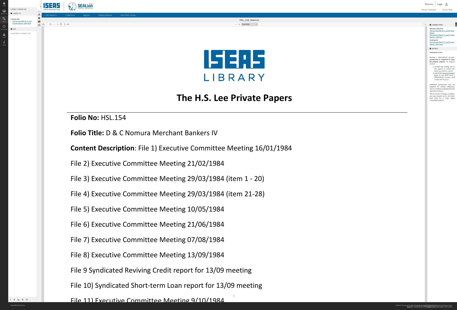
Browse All (4, 14)
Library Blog (447, 9)
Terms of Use (21, 305)
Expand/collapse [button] (456, 24)
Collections (70, 15)
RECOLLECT (409, 307)
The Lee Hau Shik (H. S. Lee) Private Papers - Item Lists (22, 22)
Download (39, 14)
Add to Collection (39, 18)
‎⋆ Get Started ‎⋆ (50, 15)
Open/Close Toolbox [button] (41, 4)
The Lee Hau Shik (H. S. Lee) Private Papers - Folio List (442, 36)
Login (4, 37)
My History (4, 29)
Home (4, 6)
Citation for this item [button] (39, 25)
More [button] (4, 45)
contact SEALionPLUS (429, 305)
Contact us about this (39, 21)
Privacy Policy (14, 305)
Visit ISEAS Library (128, 15)
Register (86, 15)
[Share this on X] (10, 298)
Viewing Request (105, 15)
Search (4, 21)
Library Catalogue (428, 9)
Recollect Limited (431, 307)
